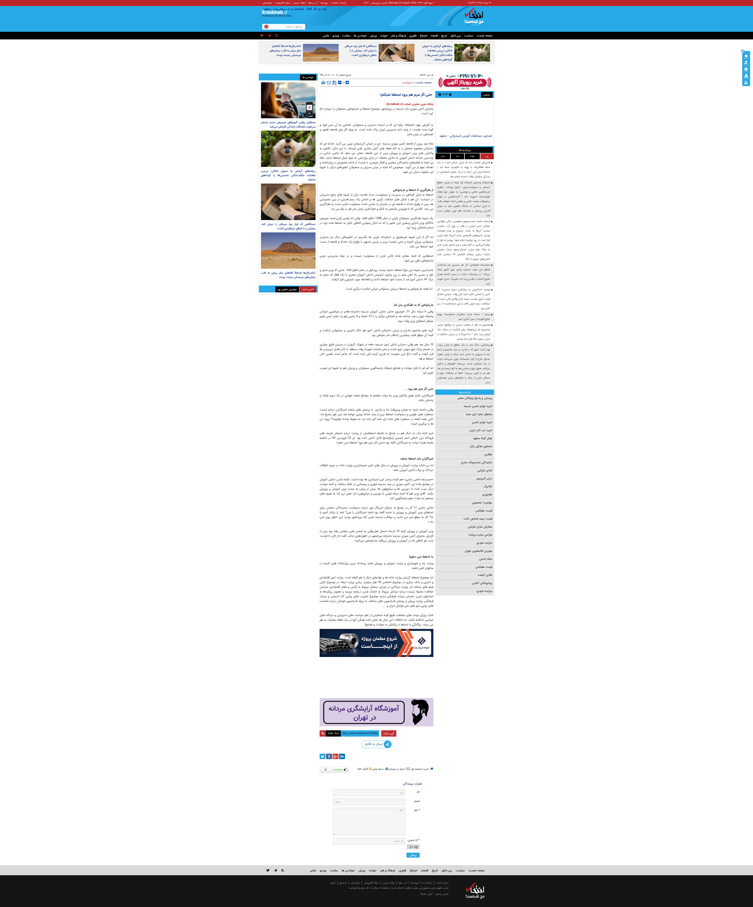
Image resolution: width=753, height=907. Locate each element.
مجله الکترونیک (282, 3)
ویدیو (336, 36)
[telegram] (269, 36)
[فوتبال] (746, 69)
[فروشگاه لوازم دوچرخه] (376, 678)
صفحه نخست (485, 36)
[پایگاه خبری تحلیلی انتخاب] (477, 18)
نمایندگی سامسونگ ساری (476, 462)
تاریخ (444, 36)
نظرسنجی (267, 3)
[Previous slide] (450, 94)
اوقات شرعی (299, 3)
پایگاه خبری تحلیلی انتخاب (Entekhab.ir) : (409, 104)
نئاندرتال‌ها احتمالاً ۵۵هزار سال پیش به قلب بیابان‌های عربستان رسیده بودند (285, 50)
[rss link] (282, 870)
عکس (326, 36)
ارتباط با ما (427, 883)
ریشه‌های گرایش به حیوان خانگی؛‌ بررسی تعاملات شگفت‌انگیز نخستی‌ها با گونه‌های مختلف (437, 53)
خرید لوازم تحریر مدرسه (478, 406)
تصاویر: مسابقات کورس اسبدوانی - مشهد (465, 135)
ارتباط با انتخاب (338, 3)
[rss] (276, 36)
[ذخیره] (334, 83)
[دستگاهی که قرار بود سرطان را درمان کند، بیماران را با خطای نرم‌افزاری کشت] (288, 202)
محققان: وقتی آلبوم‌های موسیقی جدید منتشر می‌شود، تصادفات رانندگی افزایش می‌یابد (288, 124)
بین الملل (455, 36)
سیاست (468, 36)
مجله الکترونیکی (371, 883)
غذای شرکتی (484, 470)
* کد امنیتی (414, 840)
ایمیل (417, 801)
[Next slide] (439, 94)
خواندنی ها (360, 36)
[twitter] (262, 36)
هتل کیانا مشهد (482, 438)
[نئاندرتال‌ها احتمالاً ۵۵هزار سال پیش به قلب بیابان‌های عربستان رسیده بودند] (288, 250)
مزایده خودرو (484, 542)
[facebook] (329, 756)
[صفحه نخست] (746, 55)
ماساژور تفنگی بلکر (481, 446)
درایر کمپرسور (484, 478)
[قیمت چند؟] (746, 62)
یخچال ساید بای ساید (479, 414)
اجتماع (423, 36)
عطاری (488, 454)
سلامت (346, 36)
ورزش (373, 36)
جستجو (342, 883)
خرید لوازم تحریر (482, 422)
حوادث (384, 36)
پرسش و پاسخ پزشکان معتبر (475, 398)
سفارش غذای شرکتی (480, 526)
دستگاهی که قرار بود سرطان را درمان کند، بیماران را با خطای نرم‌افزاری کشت (361, 50)
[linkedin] (342, 756)
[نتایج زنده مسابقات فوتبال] (746, 82)
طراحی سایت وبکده (480, 534)
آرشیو (333, 883)
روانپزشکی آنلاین (482, 583)
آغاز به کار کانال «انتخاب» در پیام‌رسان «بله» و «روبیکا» (312, 9)
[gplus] (335, 756)
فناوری (413, 36)
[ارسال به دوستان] (329, 82)
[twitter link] (268, 870)
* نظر (417, 810)
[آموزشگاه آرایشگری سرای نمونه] (376, 712)
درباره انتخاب (442, 883)
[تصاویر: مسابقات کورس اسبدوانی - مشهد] (464, 116)
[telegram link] (275, 870)
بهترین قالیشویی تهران (478, 551)
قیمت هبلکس (483, 510)
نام (418, 792)
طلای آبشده (485, 575)
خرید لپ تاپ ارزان (480, 430)
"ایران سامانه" (426, 894)
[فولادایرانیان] (376, 643)
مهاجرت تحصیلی (482, 502)
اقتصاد (434, 36)
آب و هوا (312, 3)
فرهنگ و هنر (398, 36)
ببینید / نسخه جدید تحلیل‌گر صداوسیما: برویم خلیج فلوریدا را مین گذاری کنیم (463, 316)
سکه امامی (485, 559)
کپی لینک (389, 733)
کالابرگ (488, 486)
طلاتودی (487, 494)
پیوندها (324, 3)
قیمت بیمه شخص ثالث (478, 518)
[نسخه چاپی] (323, 82)
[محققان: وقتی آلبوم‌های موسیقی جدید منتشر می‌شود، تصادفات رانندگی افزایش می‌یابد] (288, 100)
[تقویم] (746, 75)
